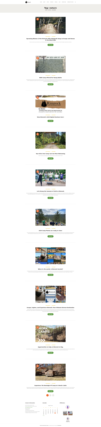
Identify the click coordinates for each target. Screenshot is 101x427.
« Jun (43, 415)
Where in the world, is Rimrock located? (50, 269)
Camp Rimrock (48, 36)
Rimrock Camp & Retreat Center (44, 425)
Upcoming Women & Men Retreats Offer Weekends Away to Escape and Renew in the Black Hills (50, 39)
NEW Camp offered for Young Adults (50, 77)
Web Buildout (59, 425)
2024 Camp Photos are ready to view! (50, 230)
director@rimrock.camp (28, 407)
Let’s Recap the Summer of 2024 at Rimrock (50, 191)
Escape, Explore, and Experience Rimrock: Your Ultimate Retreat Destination (50, 307)
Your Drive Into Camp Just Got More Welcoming (50, 153)
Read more (50, 84)
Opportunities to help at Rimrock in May (50, 347)
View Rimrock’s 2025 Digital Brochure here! (50, 117)
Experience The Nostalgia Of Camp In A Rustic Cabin (50, 385)
